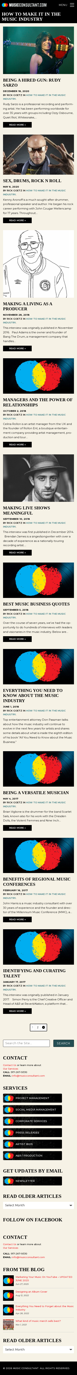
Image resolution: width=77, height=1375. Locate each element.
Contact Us (9, 1065)
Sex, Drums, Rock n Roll (32, 180)
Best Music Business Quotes (36, 604)
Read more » (17, 124)
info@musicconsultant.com (28, 1075)
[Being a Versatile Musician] (38, 785)
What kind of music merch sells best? (38, 1320)
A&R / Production (29, 1155)
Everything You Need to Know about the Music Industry (33, 695)
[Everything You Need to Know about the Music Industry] (38, 683)
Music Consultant (24, 5)
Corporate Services (31, 1121)
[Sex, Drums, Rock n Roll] (38, 173)
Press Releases (27, 1132)
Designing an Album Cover (31, 1291)
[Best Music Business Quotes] (38, 597)
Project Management (32, 1098)
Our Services (10, 1068)
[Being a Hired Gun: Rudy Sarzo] (38, 73)
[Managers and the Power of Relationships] (38, 392)
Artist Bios (24, 1144)
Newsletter (25, 1181)
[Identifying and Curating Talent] (38, 963)
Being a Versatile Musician (36, 792)
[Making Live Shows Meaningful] (38, 501)
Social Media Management (36, 1109)
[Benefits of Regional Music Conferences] (38, 872)
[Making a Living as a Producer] (38, 296)
